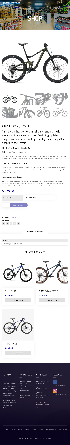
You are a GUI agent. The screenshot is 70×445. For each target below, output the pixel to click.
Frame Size (7, 197)
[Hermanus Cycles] (11, 5)
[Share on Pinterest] (11, 223)
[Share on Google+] (14, 223)
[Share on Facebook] (3, 223)
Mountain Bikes (13, 218)
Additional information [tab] (35, 231)
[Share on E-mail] (18, 223)
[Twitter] (7, 223)
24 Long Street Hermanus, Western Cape (42, 404)
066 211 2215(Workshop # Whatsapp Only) (42, 395)
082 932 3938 (42, 388)
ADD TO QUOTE (18, 205)
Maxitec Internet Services (43, 438)
